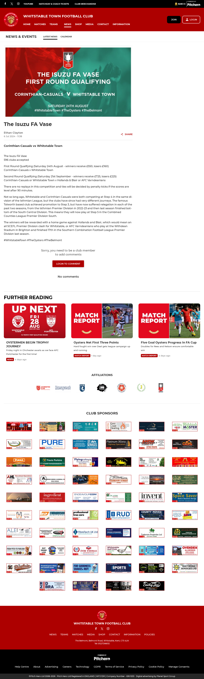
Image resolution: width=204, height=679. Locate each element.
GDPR (97, 666)
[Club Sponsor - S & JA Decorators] (19, 445)
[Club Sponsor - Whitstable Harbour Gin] (52, 427)
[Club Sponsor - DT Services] (85, 445)
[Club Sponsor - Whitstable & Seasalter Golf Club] (118, 551)
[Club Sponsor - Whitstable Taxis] (118, 463)
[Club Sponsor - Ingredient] (52, 498)
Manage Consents (179, 666)
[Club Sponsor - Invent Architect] (151, 498)
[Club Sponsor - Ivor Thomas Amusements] (85, 551)
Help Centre (22, 666)
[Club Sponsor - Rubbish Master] (185, 427)
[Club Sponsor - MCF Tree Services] (151, 463)
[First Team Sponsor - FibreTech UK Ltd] (85, 533)
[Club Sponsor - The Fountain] (19, 569)
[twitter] (12, 4)
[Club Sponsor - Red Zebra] (52, 586)
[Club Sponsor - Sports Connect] (118, 569)
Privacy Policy (136, 666)
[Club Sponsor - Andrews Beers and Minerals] (52, 480)
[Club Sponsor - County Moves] (151, 516)
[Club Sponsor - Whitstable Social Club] (118, 586)
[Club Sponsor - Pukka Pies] (19, 463)
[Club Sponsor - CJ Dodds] (151, 427)
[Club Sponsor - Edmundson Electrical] (52, 516)
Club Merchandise (85, 4)
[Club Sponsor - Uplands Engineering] (118, 498)
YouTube (28, 4)
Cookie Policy (156, 666)
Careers (67, 666)
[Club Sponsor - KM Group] (52, 569)
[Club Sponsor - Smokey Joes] (151, 586)
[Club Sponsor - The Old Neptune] (19, 498)
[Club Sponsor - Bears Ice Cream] (19, 551)
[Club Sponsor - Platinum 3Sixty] (118, 445)
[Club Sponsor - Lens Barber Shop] (151, 551)
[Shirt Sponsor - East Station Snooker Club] (52, 533)
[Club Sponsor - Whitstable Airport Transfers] (85, 480)
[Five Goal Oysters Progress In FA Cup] (169, 320)
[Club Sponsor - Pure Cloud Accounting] (52, 445)
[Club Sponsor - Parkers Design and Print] (85, 427)
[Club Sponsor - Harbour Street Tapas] (118, 480)
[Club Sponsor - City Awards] (185, 533)
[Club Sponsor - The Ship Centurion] (52, 551)
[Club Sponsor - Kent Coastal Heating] (118, 427)
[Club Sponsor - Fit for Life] (85, 586)
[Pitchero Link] (193, 5)
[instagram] (18, 4)
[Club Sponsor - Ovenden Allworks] (185, 551)
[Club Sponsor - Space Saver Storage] (185, 498)
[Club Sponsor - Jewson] (118, 533)
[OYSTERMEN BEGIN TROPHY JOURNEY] (35, 320)
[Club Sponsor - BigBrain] (151, 569)
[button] (26, 24)
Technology (82, 666)
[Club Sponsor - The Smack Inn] (185, 463)
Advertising (51, 666)
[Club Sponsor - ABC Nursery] (185, 516)
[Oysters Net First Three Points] (102, 320)
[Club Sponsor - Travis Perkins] (52, 463)
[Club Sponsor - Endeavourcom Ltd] (85, 498)
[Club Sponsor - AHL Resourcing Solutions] (19, 480)
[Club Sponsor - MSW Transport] (151, 445)
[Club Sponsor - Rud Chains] (118, 516)
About (36, 666)
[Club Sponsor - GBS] (185, 445)
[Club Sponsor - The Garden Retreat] (185, 480)
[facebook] (5, 4)
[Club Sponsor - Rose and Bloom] (151, 480)
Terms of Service (114, 666)
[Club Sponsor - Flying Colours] (85, 463)
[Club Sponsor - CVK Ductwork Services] (185, 569)
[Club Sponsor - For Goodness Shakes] (85, 569)
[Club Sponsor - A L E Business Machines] (19, 533)
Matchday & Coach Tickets (54, 4)
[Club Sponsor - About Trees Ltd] (85, 516)
